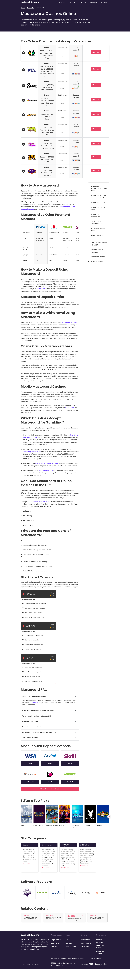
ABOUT (68, 935)
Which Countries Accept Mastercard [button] (98, 236)
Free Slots (62, 2)
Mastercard (40, 289)
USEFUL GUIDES (101, 935)
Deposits (30, 8)
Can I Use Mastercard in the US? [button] (99, 243)
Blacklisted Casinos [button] (98, 257)
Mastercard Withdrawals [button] (95, 215)
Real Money (55, 943)
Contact (69, 943)
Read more (26, 864)
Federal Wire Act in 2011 (42, 502)
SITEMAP (36, 964)
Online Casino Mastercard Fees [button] (97, 222)
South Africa (84, 958)
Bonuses (35, 702)
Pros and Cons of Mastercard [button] (97, 251)
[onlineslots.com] (30, 935)
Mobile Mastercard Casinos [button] (98, 229)
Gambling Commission (32, 452)
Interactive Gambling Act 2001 (46, 463)
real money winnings (69, 322)
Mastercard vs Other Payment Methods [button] (98, 196)
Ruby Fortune (86, 943)
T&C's (68, 940)
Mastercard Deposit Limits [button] (98, 208)
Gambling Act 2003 (45, 470)
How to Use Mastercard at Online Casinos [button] (99, 188)
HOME (23, 964)
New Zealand (72, 958)
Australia (54, 958)
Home (23, 8)
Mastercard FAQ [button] (97, 261)
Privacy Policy (71, 946)
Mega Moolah (56, 940)
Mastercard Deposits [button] (98, 202)
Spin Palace (85, 940)
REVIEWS (84, 935)
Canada (62, 958)
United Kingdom (97, 958)
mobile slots (70, 408)
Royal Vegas (85, 946)
